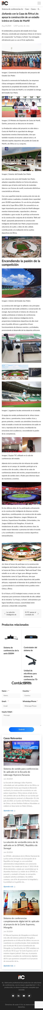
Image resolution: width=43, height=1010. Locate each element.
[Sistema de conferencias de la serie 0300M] (11, 636)
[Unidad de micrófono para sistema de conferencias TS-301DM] (31, 660)
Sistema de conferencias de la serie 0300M (11, 650)
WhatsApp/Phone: (30, 701)
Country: (26, 691)
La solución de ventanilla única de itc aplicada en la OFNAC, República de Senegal (21, 845)
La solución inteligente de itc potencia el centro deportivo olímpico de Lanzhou (11, 614)
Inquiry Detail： (7, 712)
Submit (21, 729)
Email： (5, 701)
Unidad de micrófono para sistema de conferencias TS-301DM (31, 676)
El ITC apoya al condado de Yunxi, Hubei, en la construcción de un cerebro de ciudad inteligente (30, 614)
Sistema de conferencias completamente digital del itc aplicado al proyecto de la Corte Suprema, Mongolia (21, 923)
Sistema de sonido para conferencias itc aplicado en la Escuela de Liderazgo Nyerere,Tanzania (21, 772)
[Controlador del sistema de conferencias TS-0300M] (31, 636)
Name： (5, 691)
